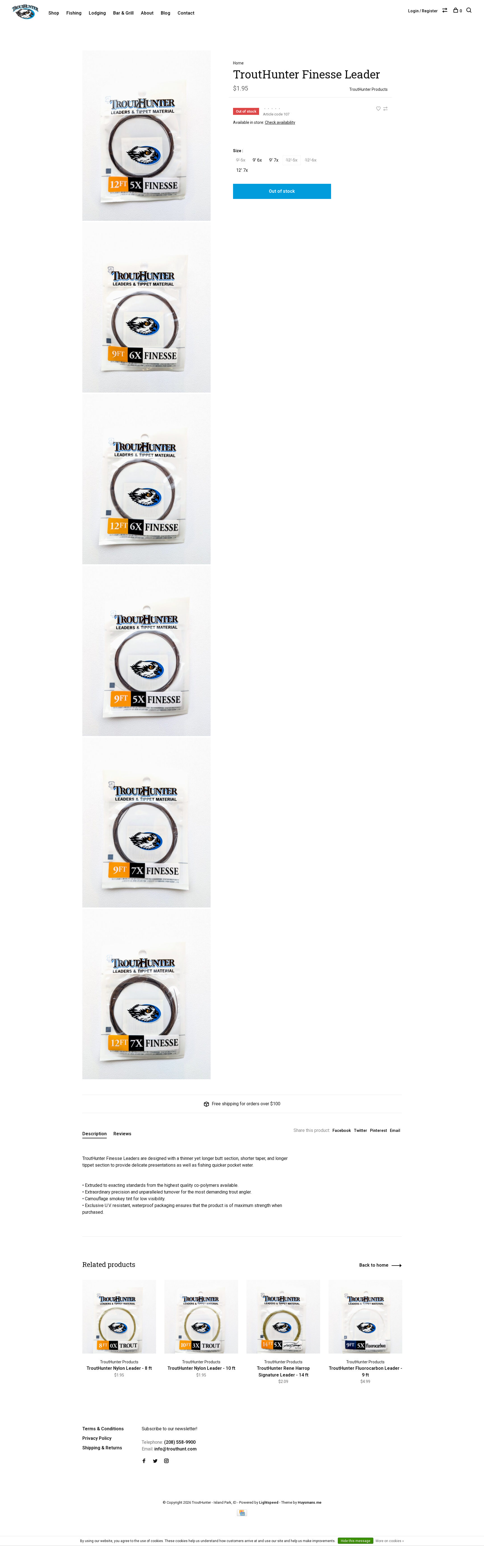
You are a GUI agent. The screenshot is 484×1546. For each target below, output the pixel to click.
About (147, 13)
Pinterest (378, 1130)
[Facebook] (144, 1461)
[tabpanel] (119, 1336)
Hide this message (355, 1541)
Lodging (97, 13)
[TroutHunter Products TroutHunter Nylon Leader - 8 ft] (119, 1317)
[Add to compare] (385, 109)
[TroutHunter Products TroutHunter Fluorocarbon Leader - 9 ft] (365, 1317)
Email (395, 1130)
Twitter (360, 1130)
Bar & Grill (123, 13)
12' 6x (311, 160)
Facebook (341, 1130)
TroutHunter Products (368, 89)
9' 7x (273, 160)
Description (94, 1133)
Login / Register (423, 11)
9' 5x (240, 160)
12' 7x (242, 170)
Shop (53, 13)
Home (238, 63)
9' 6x (257, 160)
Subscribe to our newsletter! (169, 1428)
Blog (165, 13)
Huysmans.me (310, 1502)
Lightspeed (268, 1502)
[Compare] (445, 11)
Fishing (74, 13)
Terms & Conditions (103, 1428)
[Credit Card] (242, 1514)
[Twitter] (155, 1461)
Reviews (122, 1133)
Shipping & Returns (102, 1447)
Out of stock (282, 191)
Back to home (373, 1265)
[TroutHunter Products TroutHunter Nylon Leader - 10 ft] (201, 1317)
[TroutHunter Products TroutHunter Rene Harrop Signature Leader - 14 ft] (283, 1317)
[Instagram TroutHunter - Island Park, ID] (166, 1461)
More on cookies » (390, 1541)
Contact (186, 13)
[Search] (469, 11)
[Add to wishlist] (379, 109)
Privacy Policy (96, 1438)
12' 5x (291, 160)
